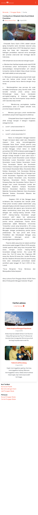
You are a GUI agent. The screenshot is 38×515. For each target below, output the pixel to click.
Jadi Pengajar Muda (7, 391)
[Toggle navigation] (35, 2)
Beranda (5, 12)
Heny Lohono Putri (10, 20)
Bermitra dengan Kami (8, 389)
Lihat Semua (18, 306)
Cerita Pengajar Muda (8, 399)
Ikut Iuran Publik (6, 387)
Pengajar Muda (15, 12)
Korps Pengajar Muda (8, 397)
